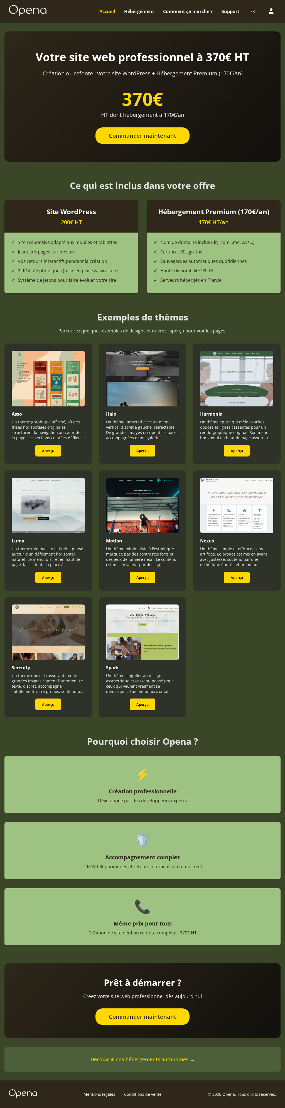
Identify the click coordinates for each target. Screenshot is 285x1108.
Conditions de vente (142, 1094)
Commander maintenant (142, 135)
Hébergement (139, 11)
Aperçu (48, 450)
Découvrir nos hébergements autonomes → (142, 1059)
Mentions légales (99, 1094)
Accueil (107, 11)
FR (252, 11)
